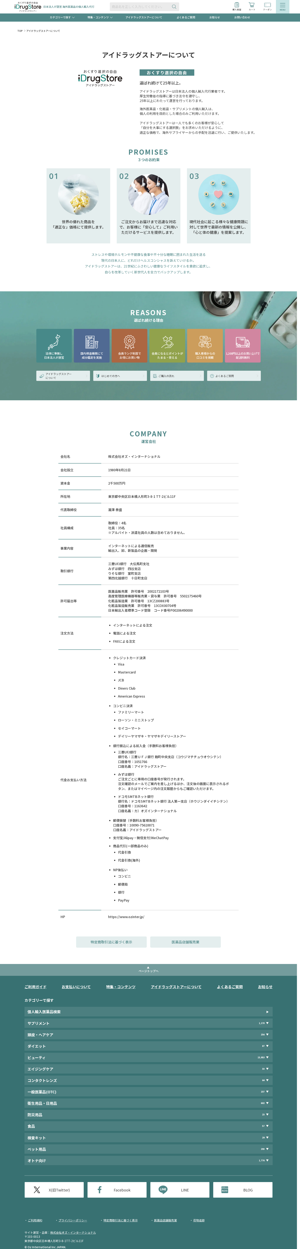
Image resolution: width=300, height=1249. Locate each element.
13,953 (261, 1057)
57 (263, 1125)
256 (262, 1034)
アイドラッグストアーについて (144, 17)
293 (262, 1148)
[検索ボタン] (175, 6)
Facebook (122, 1189)
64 (263, 1080)
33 (263, 1068)
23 (263, 1114)
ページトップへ (149, 971)
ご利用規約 (35, 1220)
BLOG (248, 1189)
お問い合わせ (242, 17)
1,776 (261, 1160)
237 (262, 1091)
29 (263, 1137)
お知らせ (214, 17)
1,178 (261, 1023)
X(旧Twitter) (59, 1189)
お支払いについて (76, 986)
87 (263, 1045)
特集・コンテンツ (121, 986)
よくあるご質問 (186, 17)
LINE (185, 1189)
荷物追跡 (199, 1220)
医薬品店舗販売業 (185, 941)
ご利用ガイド (35, 986)
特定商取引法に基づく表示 (111, 941)
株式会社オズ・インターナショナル (73, 1232)
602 (262, 1103)
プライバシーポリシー (73, 1220)
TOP (20, 30)
